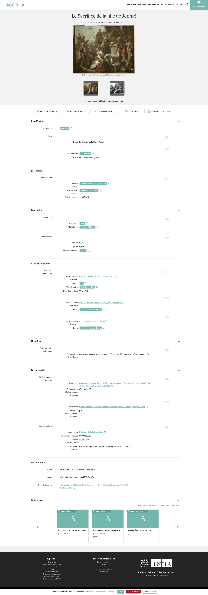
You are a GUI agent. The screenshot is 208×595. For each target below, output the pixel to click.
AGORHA (15, 4)
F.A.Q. (52, 569)
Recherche (154, 4)
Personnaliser (150, 592)
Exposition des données (52, 574)
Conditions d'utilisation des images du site (105, 101)
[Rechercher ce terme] (72, 128)
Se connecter (199, 6)
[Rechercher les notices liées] (121, 22)
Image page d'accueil (51, 576)
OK (121, 592)
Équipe (104, 566)
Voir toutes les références (169, 505)
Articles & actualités (172, 4)
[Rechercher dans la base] (74, 487)
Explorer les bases (137, 4)
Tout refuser (134, 592)
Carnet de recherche (104, 569)
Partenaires (104, 571)
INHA (104, 564)
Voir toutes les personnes (147, 505)
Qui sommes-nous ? (104, 562)
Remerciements (52, 566)
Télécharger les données (160, 111)
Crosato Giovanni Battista (102, 22)
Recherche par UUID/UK (52, 578)
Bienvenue (52, 562)
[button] (37, 527)
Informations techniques (52, 564)
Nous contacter (52, 571)
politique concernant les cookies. (102, 592)
